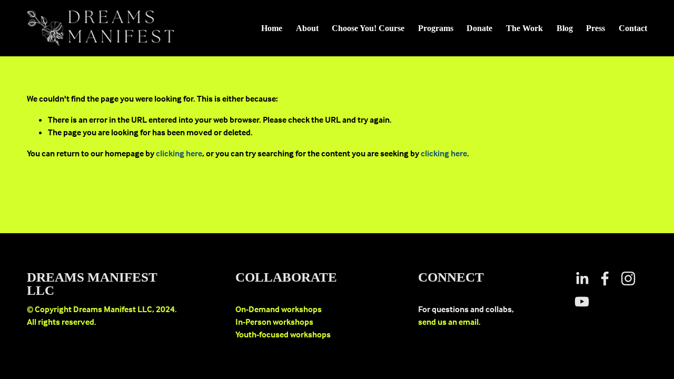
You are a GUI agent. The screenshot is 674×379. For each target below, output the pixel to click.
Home (271, 28)
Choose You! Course (368, 28)
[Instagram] (628, 278)
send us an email (448, 321)
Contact (633, 28)
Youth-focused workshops (283, 334)
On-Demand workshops (278, 309)
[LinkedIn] (581, 278)
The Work (524, 28)
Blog (565, 28)
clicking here (179, 153)
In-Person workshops (274, 321)
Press (595, 28)
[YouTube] (581, 301)
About (307, 28)
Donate (479, 28)
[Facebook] (605, 278)
